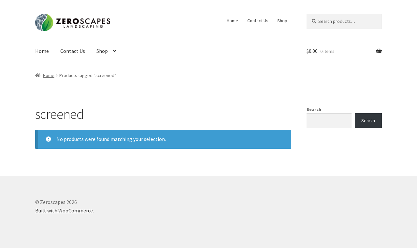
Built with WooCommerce (64, 210)
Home (232, 20)
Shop (282, 20)
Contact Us (257, 20)
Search (314, 109)
